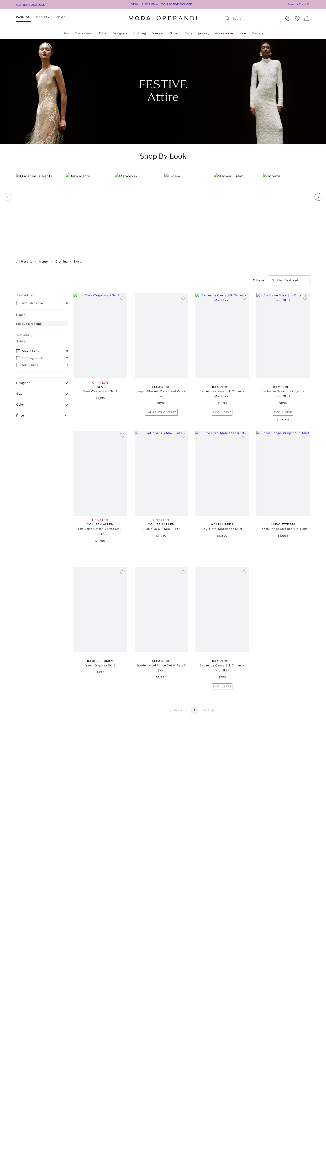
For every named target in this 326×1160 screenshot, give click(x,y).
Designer (23, 383)
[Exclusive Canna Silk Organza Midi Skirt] (222, 610)
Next (205, 710)
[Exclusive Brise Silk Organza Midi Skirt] (283, 335)
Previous (180, 710)
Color (20, 405)
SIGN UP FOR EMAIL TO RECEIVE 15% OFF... (163, 4)
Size (19, 394)
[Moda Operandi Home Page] (163, 18)
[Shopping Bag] (307, 18)
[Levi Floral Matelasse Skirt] (222, 473)
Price (20, 415)
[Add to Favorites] (122, 298)
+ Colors (283, 420)
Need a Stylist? (299, 4)
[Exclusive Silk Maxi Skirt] (161, 473)
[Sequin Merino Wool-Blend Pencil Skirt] (161, 335)
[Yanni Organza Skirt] (100, 610)
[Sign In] (288, 18)
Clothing (26, 335)
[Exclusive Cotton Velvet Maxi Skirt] (100, 473)
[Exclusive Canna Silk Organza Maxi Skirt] (222, 335)
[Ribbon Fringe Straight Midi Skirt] (283, 473)
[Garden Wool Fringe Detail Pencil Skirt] (161, 610)
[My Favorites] (297, 18)
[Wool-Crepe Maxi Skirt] (100, 335)
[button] (318, 213)
